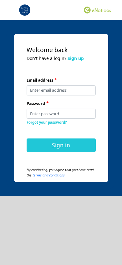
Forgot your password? (47, 122)
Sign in (61, 145)
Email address (40, 80)
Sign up (76, 58)
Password (36, 103)
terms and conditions (49, 175)
